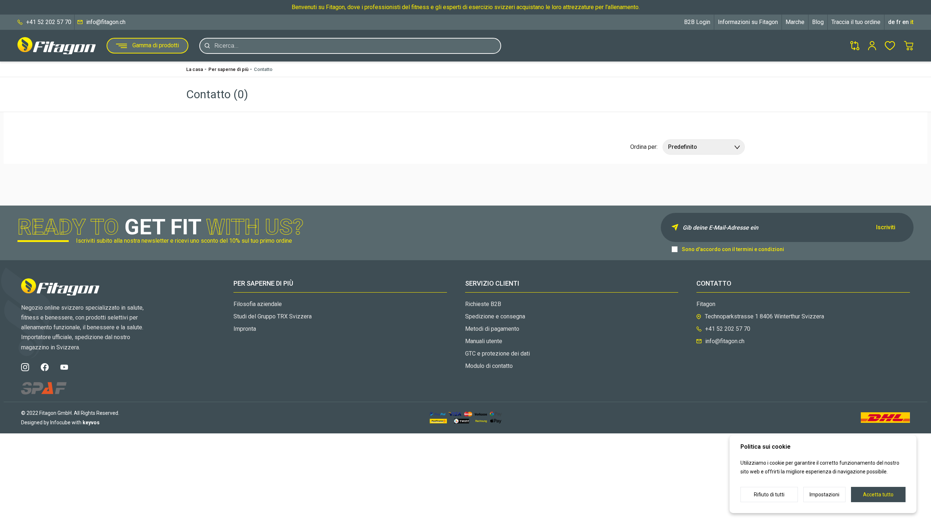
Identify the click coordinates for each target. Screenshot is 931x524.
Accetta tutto (878, 494)
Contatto (263, 69)
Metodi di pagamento (492, 328)
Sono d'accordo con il (733, 249)
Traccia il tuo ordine (855, 22)
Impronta (244, 328)
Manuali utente (483, 341)
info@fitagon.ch (105, 22)
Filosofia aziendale (257, 304)
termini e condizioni (760, 249)
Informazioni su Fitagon (748, 22)
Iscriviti (885, 227)
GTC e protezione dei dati (497, 353)
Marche (795, 22)
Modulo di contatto (489, 365)
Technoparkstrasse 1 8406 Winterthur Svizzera (764, 316)
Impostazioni (824, 494)
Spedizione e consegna (495, 316)
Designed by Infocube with (60, 422)
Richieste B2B (483, 304)
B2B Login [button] (697, 22)
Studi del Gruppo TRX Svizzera (272, 316)
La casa (194, 69)
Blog (818, 22)
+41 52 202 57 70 (48, 22)
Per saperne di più (228, 69)
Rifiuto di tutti (769, 494)
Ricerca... (227, 45)
